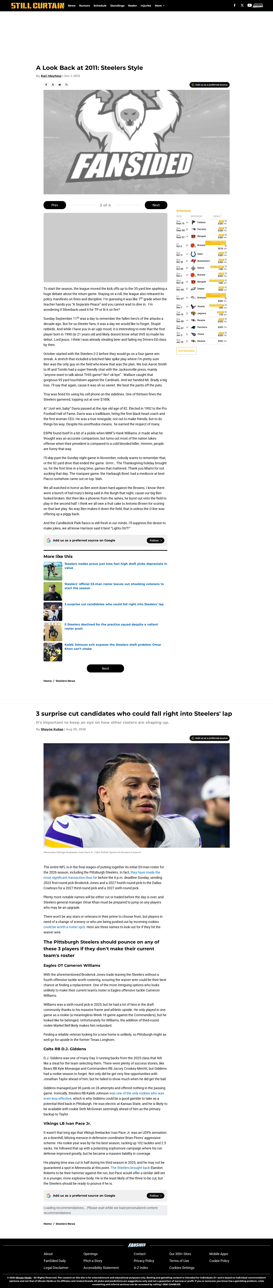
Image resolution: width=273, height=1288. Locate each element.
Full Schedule (186, 350)
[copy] (66, 84)
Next (156, 205)
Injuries (146, 5)
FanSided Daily (55, 1261)
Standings (117, 5)
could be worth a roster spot (64, 927)
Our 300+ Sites (180, 1254)
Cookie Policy (219, 1261)
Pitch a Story (92, 1261)
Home (48, 681)
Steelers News (65, 681)
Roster (132, 5)
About (48, 1254)
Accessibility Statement (101, 1268)
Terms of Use (179, 1261)
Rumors (84, 5)
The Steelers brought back (131, 1168)
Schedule (100, 5)
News (71, 5)
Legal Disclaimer (56, 1268)
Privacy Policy (144, 1261)
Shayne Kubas (52, 729)
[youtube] (249, 5)
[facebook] (234, 5)
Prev (54, 205)
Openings (90, 1254)
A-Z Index (141, 1268)
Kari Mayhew (51, 76)
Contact (140, 1254)
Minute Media (24, 1277)
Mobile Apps (218, 1254)
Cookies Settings (181, 1268)
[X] (242, 5)
